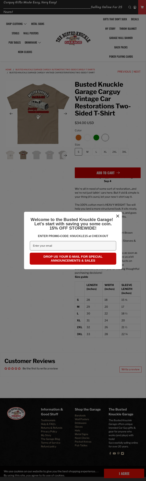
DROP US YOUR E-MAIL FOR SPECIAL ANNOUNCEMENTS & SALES (73, 258)
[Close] (117, 216)
